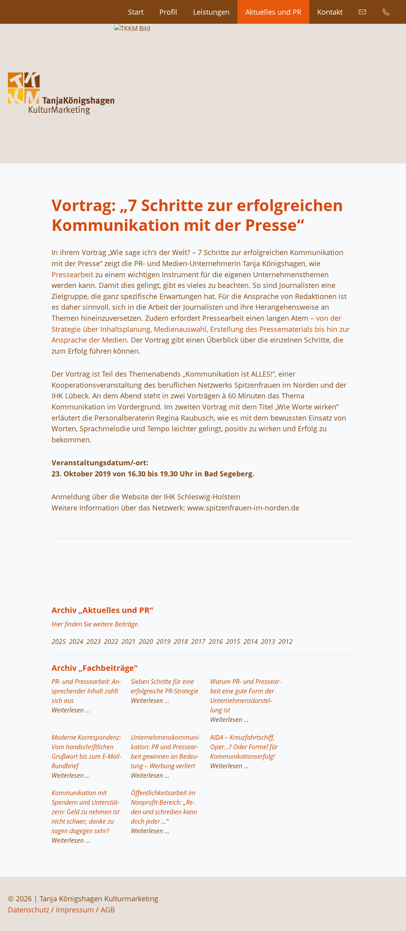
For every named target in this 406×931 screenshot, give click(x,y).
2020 (146, 641)
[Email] (362, 12)
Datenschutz (28, 909)
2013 (268, 641)
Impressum (75, 909)
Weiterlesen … (70, 709)
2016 (216, 641)
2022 (111, 641)
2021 (128, 641)
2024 (76, 641)
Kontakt (330, 12)
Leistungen (211, 12)
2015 (233, 641)
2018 (181, 641)
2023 (93, 641)
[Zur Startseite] (60, 93)
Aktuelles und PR (273, 12)
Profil (168, 12)
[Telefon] (386, 12)
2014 (250, 641)
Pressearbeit (72, 274)
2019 (163, 641)
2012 (285, 641)
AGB (108, 909)
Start (136, 12)
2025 (59, 641)
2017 (198, 641)
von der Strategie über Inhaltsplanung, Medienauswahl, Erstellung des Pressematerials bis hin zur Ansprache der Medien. (201, 329)
